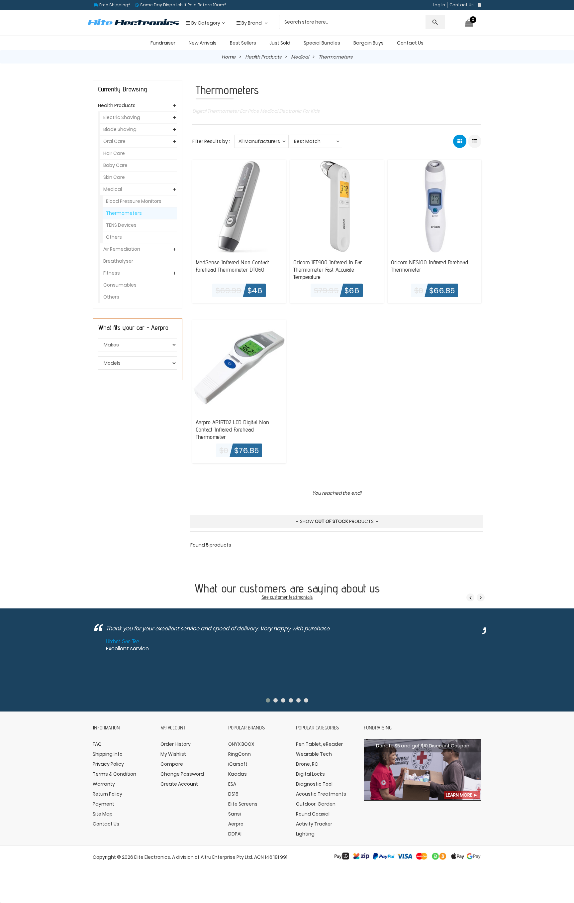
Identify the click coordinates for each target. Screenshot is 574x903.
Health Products (263, 57)
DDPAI (234, 834)
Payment (103, 804)
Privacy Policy (108, 764)
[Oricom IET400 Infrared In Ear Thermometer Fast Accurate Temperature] (337, 206)
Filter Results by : (211, 141)
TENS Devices (121, 225)
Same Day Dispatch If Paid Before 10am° (182, 5)
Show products (337, 521)
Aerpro (235, 824)
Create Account (179, 784)
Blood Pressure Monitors (133, 201)
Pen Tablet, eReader (319, 744)
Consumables (120, 285)
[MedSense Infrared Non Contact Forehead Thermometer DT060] (239, 206)
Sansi (234, 814)
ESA (232, 784)
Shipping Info (108, 754)
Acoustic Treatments (321, 794)
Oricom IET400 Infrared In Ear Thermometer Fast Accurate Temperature (327, 269)
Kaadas (237, 774)
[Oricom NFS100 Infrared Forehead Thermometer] (434, 206)
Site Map (103, 814)
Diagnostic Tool (314, 784)
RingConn (239, 754)
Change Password (182, 774)
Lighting (305, 834)
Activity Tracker (314, 824)
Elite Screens (242, 804)
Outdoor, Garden (315, 804)
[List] (474, 141)
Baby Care (115, 165)
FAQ (97, 744)
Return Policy (107, 794)
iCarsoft (237, 764)
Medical (300, 57)
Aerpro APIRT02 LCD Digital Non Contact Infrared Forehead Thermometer (232, 429)
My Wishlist (173, 754)
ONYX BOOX (241, 744)
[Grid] (459, 141)
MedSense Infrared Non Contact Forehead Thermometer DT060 (232, 265)
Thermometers (124, 213)
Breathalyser (118, 261)
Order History (175, 744)
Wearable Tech (314, 754)
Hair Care (114, 153)
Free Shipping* (114, 5)
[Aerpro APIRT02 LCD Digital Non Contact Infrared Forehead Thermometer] (239, 366)
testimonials (301, 597)
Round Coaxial (313, 814)
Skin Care (114, 177)
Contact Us (461, 5)
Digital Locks (310, 774)
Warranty (104, 784)
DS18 (233, 794)
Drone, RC (307, 764)
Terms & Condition (114, 774)
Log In (439, 5)
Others (114, 237)
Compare (171, 764)
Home (229, 57)
